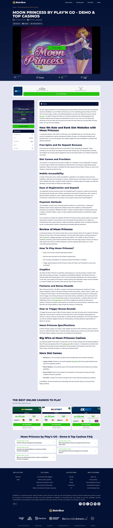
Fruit (71, 479)
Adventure (71, 485)
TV (71, 488)
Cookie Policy (38, 525)
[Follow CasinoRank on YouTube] (91, 503)
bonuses (42, 116)
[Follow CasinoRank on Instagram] (84, 503)
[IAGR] (21, 518)
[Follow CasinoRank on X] (87, 503)
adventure (75, 361)
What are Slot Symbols (44, 479)
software (65, 344)
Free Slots (90, 2)
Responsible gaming (80, 525)
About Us (93, 477)
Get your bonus (61, 94)
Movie (71, 482)
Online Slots (68, 2)
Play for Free (56, 52)
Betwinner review (26, 427)
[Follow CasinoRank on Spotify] (95, 503)
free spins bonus (58, 300)
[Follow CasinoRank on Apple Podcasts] (98, 503)
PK (14, 504)
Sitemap (93, 525)
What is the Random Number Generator (44, 488)
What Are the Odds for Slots (44, 482)
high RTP (46, 237)
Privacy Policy (93, 479)
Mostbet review (56, 427)
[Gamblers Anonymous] (29, 518)
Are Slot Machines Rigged (44, 477)
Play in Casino (56, 48)
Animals (71, 477)
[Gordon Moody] (54, 518)
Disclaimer (50, 525)
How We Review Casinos (93, 482)
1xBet (18, 479)
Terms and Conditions (23, 525)
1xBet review (86, 427)
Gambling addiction (64, 525)
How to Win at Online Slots (44, 485)
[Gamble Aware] (75, 518)
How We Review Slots (93, 488)
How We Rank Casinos (93, 485)
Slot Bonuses (80, 2)
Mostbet (18, 477)
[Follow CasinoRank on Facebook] (80, 503)
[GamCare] (40, 518)
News (98, 2)
